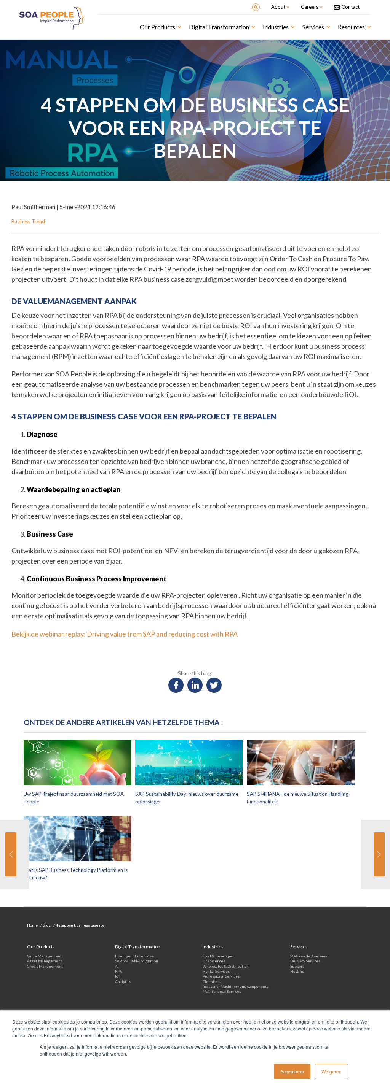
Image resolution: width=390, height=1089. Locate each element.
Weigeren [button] (331, 1071)
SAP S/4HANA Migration (136, 961)
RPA (118, 971)
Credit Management (45, 966)
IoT (117, 976)
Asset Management (44, 961)
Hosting (297, 971)
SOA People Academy (308, 956)
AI (117, 966)
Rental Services (216, 971)
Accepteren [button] (292, 1071)
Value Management (44, 956)
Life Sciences (214, 961)
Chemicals (212, 981)
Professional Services (221, 976)
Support (297, 966)
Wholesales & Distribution (226, 966)
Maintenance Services (222, 991)
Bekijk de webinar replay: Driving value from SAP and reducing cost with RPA (124, 634)
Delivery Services (305, 961)
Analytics (123, 981)
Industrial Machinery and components (236, 986)
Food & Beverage (217, 956)
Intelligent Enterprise (134, 956)
